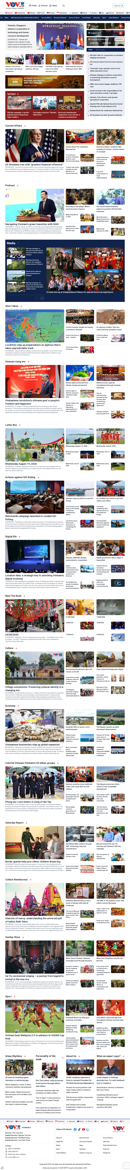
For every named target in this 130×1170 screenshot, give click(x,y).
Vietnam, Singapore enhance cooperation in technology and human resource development (106, 77)
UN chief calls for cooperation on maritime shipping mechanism (106, 56)
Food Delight (86, 17)
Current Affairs (46, 17)
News (6, 17)
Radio (34, 5)
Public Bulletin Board (110, 1145)
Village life (106, 1153)
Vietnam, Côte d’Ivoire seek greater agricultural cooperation (104, 98)
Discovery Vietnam (60, 17)
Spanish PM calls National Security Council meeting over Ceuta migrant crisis (69, 69)
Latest (90, 49)
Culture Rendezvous (16, 879)
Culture (9, 648)
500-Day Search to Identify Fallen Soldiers (25, 17)
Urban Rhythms (114, 17)
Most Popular (100, 50)
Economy (10, 705)
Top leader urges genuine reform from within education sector (29, 69)
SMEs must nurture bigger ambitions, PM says (105, 85)
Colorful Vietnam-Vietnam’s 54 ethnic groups (30, 763)
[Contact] (2, 1168)
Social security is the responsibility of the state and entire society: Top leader (106, 92)
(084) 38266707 (13, 1151)
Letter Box (96, 17)
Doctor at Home (74, 17)
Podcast (44, 5)
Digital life (11, 536)
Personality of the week (46, 1058)
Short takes (11, 306)
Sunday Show (12, 937)
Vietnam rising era (15, 361)
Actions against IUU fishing (20, 477)
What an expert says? (108, 1056)
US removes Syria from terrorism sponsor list (106, 63)
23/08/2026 (119, 43)
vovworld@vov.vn (13, 1157)
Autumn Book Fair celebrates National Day (106, 110)
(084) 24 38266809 (14, 1148)
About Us (71, 1056)
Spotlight (11, 94)
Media (54, 5)
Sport (104, 17)
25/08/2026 (94, 43)
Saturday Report (14, 822)
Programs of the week (99, 39)
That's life (106, 1149)
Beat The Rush (13, 595)
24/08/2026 (106, 43)
